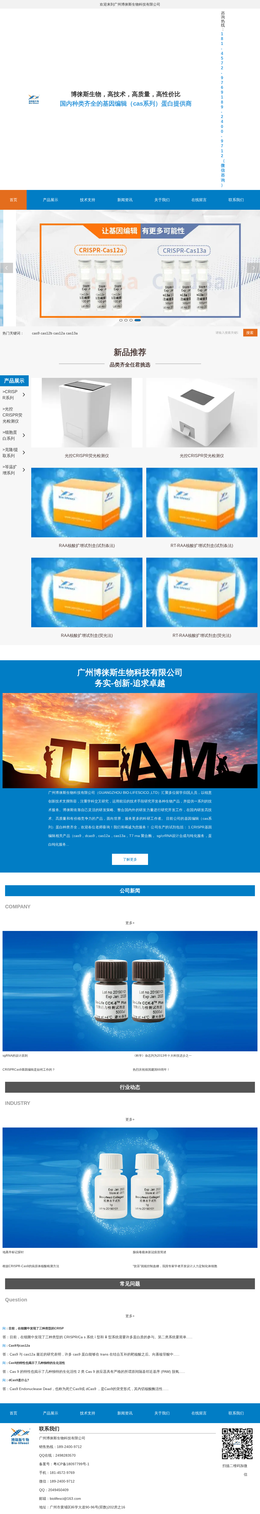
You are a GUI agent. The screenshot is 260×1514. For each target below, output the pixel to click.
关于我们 (162, 200)
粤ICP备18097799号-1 (71, 1464)
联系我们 (236, 200)
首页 (13, 200)
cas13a (72, 333)
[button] (122, 320)
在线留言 (199, 200)
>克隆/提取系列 (10, 452)
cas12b (46, 333)
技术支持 (87, 200)
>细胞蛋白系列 (10, 435)
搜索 (249, 333)
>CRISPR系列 (10, 395)
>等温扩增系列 (10, 470)
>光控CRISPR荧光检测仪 (12, 415)
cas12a (59, 333)
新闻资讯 (125, 200)
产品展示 (50, 200)
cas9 (36, 333)
